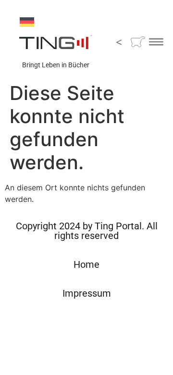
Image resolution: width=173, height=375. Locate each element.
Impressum (86, 293)
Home (86, 264)
